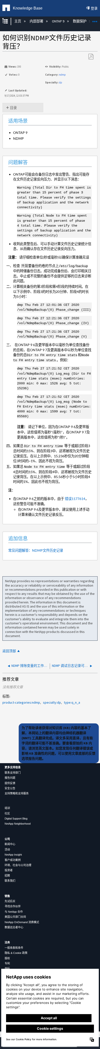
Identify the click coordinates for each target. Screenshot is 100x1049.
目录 (13, 108)
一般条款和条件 (14, 947)
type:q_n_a (72, 702)
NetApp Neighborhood (18, 823)
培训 (7, 808)
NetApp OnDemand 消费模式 (22, 922)
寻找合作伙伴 (13, 906)
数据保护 (80, 21)
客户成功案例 (13, 860)
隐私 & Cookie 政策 (16, 952)
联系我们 (10, 880)
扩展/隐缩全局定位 (95, 20)
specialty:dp (52, 702)
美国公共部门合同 (15, 916)
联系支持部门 (13, 772)
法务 (7, 942)
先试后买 (10, 901)
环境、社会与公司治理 (18, 865)
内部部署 (37, 21)
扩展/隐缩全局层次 (8, 21)
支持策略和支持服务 (17, 793)
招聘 (7, 875)
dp (60, 82)
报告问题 (10, 777)
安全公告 (10, 788)
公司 (7, 839)
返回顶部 (9, 651)
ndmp (62, 74)
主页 (18, 21)
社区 (7, 813)
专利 (7, 963)
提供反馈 (10, 783)
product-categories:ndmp (21, 702)
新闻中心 (10, 844)
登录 (94, 8)
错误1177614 (75, 499)
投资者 (9, 870)
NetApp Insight (13, 854)
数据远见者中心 (14, 927)
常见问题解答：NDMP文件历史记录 (35, 550)
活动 (7, 849)
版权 (7, 958)
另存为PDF (90, 57)
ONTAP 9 (58, 21)
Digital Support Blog (16, 818)
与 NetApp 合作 (14, 911)
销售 (7, 896)
